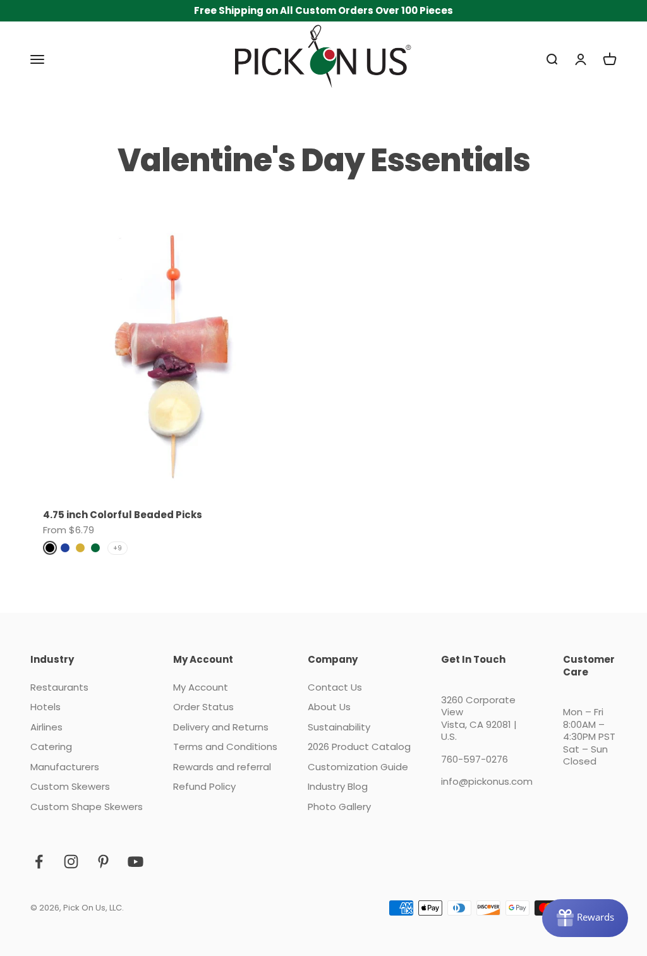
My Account (200, 687)
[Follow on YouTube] (135, 861)
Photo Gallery (339, 807)
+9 (117, 548)
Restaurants (59, 687)
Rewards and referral (222, 767)
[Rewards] (585, 918)
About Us (329, 707)
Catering (51, 747)
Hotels (45, 707)
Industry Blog (338, 786)
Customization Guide (358, 767)
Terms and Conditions (225, 747)
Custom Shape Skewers (86, 807)
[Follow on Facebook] (38, 861)
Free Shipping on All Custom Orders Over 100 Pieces (323, 10)
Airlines (46, 727)
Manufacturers (64, 767)
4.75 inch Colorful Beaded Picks (122, 514)
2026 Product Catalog (359, 747)
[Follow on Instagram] (71, 861)
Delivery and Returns (221, 727)
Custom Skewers (70, 786)
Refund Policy (204, 786)
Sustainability (339, 727)
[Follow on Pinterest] (103, 861)
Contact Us (335, 687)
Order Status (203, 707)
